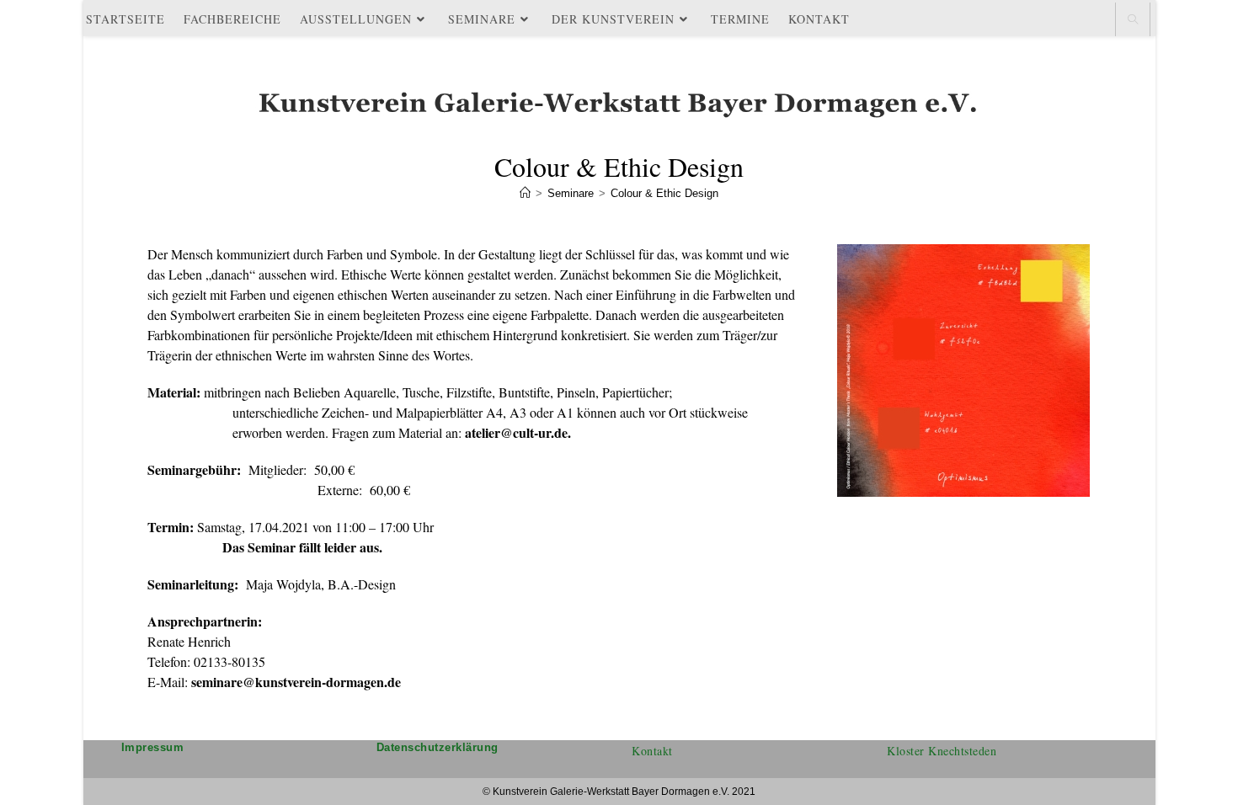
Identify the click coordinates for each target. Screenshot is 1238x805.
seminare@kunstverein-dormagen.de (296, 681)
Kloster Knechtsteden (941, 751)
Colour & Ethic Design (664, 193)
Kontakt (652, 751)
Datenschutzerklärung (437, 747)
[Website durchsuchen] (1133, 20)
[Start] (525, 193)
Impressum (152, 747)
